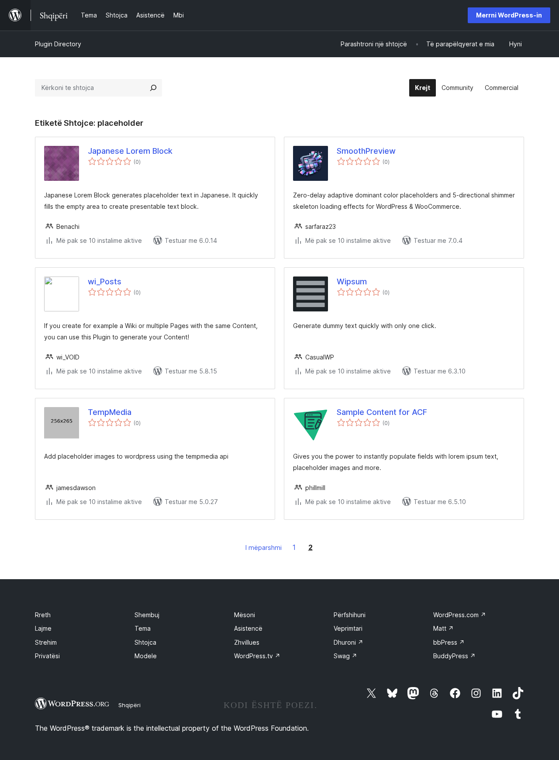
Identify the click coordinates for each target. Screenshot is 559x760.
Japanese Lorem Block (130, 150)
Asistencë (248, 628)
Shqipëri (129, 704)
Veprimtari (348, 628)
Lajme (43, 628)
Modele (146, 656)
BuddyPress (454, 656)
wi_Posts (104, 281)
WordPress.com (459, 614)
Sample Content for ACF (382, 412)
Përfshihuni (350, 614)
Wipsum (352, 281)
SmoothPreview (366, 150)
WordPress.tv (257, 656)
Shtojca (145, 642)
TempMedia (109, 412)
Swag (345, 656)
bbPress (449, 642)
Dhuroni (348, 642)
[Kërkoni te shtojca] (153, 88)
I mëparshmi (263, 547)
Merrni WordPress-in (509, 15)
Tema (143, 628)
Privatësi (47, 656)
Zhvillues (246, 642)
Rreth (43, 614)
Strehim (46, 642)
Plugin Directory (58, 44)
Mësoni (244, 614)
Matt (443, 628)
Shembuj (147, 614)
